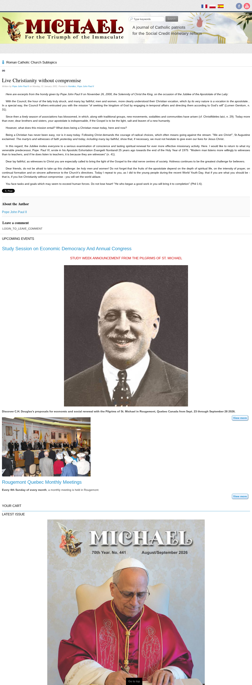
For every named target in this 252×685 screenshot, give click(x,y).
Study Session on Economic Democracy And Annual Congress (67, 248)
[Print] (3, 70)
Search (172, 19)
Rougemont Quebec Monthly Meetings (42, 482)
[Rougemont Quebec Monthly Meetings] (46, 446)
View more (240, 417)
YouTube (247, 6)
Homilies (72, 86)
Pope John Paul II (20, 86)
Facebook (239, 6)
